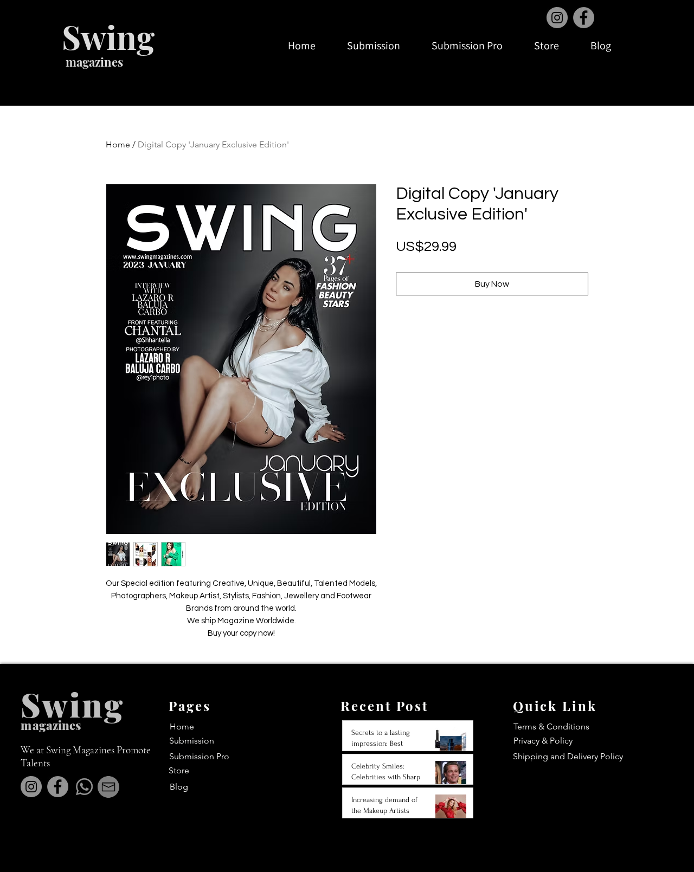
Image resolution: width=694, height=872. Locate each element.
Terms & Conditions (551, 726)
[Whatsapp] (84, 786)
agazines (57, 725)
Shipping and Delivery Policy (568, 756)
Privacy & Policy (543, 740)
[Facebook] (583, 17)
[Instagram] (557, 17)
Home (118, 144)
